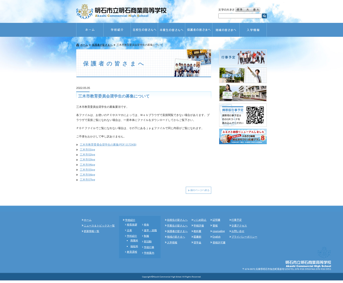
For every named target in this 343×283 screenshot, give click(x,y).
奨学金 (197, 242)
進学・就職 (150, 230)
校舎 (146, 224)
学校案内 (149, 252)
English (217, 236)
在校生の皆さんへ (177, 219)
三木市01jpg (87, 149)
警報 (215, 225)
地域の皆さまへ (176, 236)
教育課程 (132, 251)
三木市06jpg (87, 174)
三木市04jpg (87, 164)
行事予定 (236, 219)
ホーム (84, 44)
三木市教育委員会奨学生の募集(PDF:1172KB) (108, 144)
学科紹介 (132, 235)
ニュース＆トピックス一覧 (99, 225)
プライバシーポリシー (244, 236)
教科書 (197, 231)
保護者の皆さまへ (102, 44)
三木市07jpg (87, 179)
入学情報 (172, 242)
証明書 (216, 219)
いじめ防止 (200, 219)
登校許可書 (219, 242)
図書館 (197, 236)
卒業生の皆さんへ (177, 225)
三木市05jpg (87, 169)
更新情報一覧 (91, 231)
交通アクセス (239, 225)
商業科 (134, 240)
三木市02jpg (87, 154)
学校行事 (149, 247)
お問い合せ (237, 231)
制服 (146, 235)
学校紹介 (130, 220)
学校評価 (199, 225)
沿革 (129, 230)
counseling (219, 231)
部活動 (148, 241)
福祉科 (134, 246)
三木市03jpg (87, 159)
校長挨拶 (132, 224)
